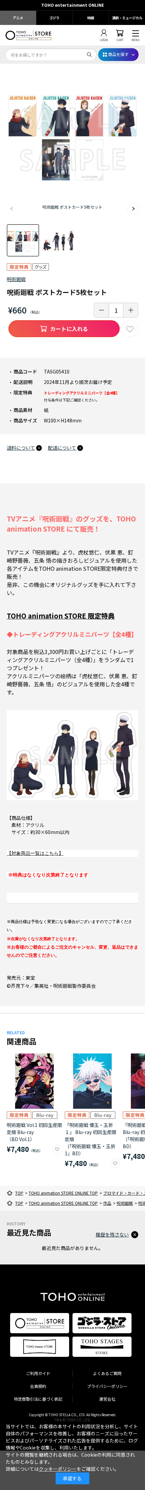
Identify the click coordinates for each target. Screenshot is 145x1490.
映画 (90, 17)
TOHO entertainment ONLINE (72, 5)
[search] (89, 54)
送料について (21, 447)
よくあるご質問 (107, 1373)
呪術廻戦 (16, 279)
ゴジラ (54, 17)
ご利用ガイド (38, 1373)
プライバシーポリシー (107, 1386)
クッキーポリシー (58, 1468)
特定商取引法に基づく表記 (38, 1399)
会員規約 (38, 1386)
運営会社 (107, 1399)
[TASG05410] (23, 240)
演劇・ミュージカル (127, 17)
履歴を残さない (112, 1234)
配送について (62, 447)
